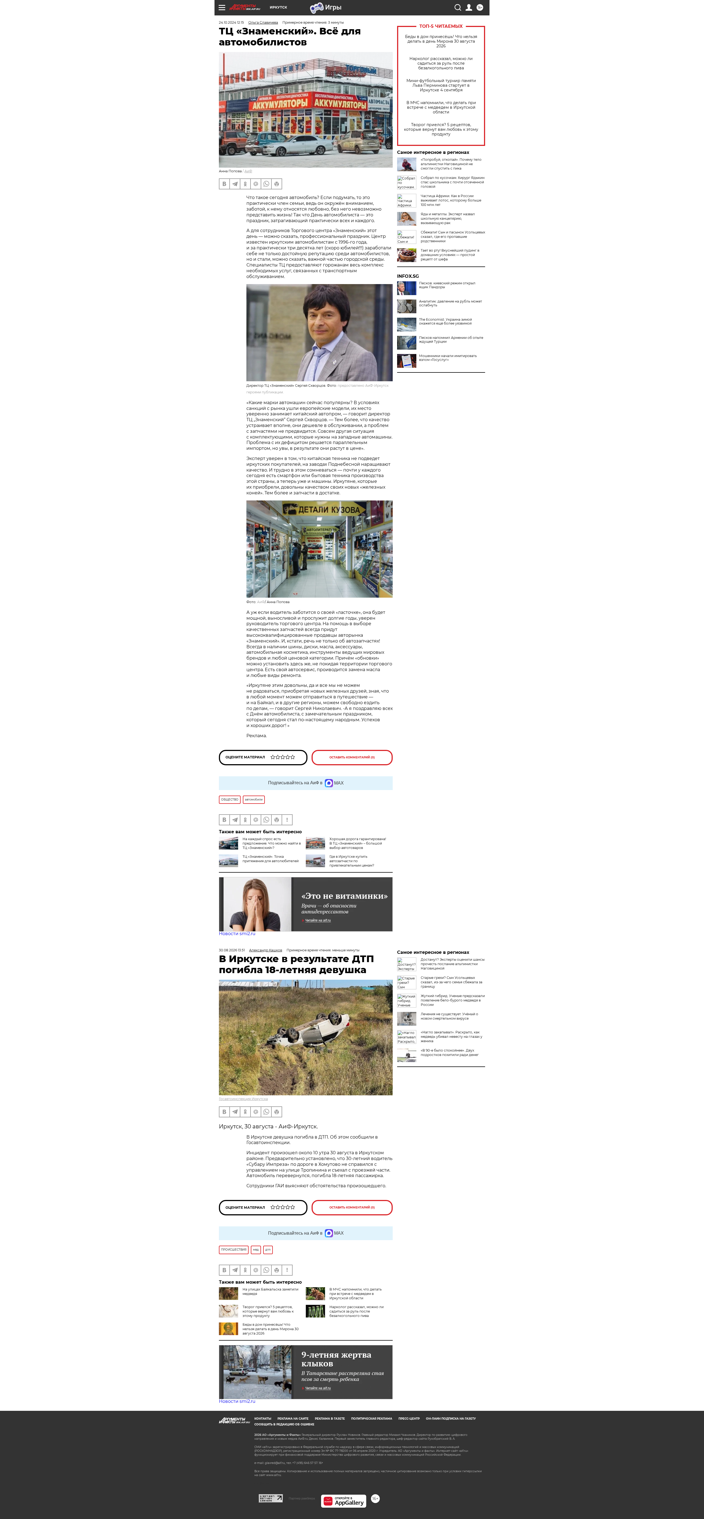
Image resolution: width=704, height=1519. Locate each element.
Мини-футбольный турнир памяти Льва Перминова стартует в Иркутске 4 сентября (441, 85)
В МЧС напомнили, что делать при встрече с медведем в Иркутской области (441, 107)
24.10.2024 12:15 (231, 22)
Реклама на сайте (293, 1418)
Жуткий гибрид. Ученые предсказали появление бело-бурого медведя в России (453, 1000)
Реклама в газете (330, 1418)
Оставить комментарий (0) (352, 757)
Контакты (262, 1418)
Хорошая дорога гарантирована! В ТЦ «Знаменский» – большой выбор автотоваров (357, 843)
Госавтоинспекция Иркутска (243, 1099)
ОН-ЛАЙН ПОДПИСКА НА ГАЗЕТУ (451, 1418)
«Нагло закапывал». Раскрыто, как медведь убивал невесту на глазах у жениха (451, 1036)
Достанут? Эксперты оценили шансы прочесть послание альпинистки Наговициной (453, 963)
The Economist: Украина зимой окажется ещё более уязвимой (445, 321)
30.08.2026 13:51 (232, 950)
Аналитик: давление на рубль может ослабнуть (450, 303)
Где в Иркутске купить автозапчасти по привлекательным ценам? (351, 860)
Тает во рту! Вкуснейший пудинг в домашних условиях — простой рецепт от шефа (450, 254)
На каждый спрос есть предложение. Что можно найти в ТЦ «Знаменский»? (272, 843)
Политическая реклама (371, 1418)
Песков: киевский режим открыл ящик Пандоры (447, 285)
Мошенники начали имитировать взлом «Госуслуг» (448, 358)
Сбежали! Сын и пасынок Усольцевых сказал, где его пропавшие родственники (453, 236)
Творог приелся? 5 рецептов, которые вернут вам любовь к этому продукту (441, 129)
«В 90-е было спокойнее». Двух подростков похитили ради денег (450, 1052)
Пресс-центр (409, 1418)
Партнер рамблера (302, 1498)
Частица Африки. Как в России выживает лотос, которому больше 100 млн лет (451, 200)
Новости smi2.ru (237, 933)
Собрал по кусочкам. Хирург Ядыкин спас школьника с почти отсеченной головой (453, 182)
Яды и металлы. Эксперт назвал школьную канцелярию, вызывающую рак (448, 218)
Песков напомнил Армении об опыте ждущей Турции (451, 340)
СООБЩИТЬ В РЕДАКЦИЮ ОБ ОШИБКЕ (284, 1424)
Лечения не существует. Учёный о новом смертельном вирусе (449, 1016)
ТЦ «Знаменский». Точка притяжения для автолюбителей (271, 858)
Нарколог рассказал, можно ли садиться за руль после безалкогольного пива (441, 63)
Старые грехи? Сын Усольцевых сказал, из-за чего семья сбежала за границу (451, 982)
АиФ (248, 171)
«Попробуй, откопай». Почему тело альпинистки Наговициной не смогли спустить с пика (451, 163)
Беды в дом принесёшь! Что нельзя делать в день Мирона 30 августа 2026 (441, 41)
